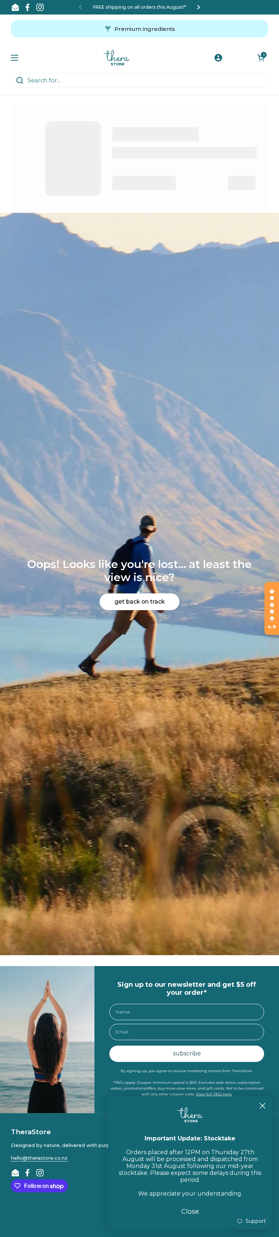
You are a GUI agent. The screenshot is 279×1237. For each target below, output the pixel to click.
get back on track (139, 601)
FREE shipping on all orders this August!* (139, 7)
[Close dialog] (262, 1105)
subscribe (187, 1053)
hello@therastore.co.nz (39, 1158)
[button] (261, 57)
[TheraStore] (116, 57)
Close (190, 1212)
